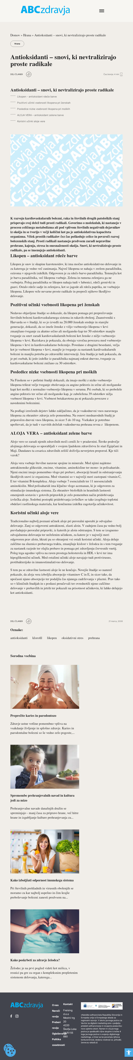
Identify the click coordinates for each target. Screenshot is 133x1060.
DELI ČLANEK (16, 74)
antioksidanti (19, 638)
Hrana (27, 35)
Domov (15, 35)
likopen (52, 638)
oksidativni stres (72, 638)
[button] (129, 1052)
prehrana (94, 638)
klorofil (37, 638)
